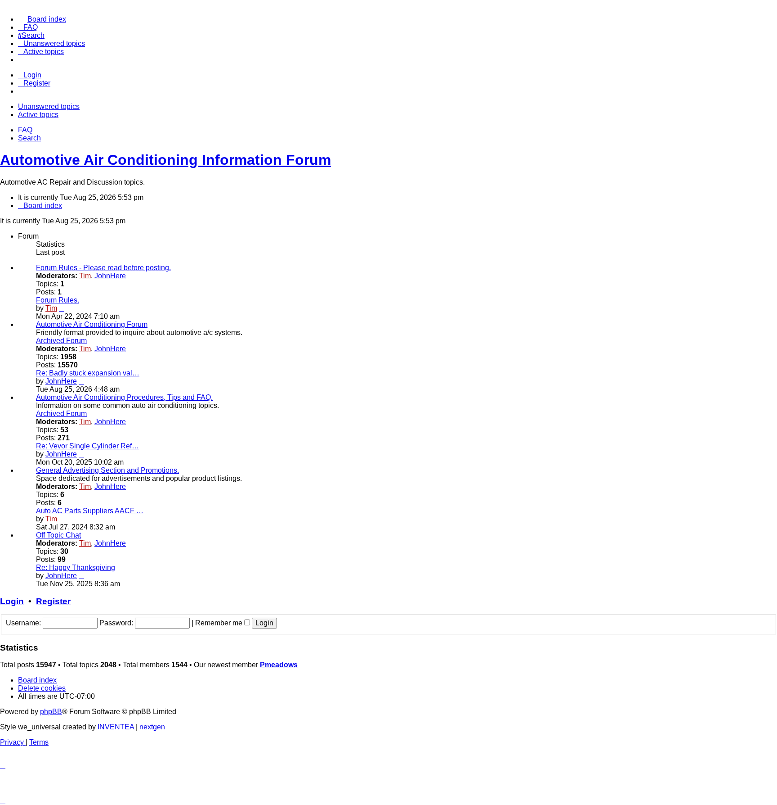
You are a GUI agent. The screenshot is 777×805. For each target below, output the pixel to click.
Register (53, 601)
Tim (85, 276)
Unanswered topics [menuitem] (49, 106)
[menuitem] (42, 19)
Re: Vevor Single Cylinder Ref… (87, 446)
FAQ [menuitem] (25, 130)
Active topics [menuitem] (38, 114)
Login (12, 601)
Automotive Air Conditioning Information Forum (165, 160)
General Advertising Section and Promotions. (107, 470)
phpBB (51, 711)
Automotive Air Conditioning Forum (91, 324)
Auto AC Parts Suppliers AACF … (89, 511)
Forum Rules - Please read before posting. (103, 267)
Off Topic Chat (58, 535)
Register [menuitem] (36, 83)
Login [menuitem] (32, 75)
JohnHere (110, 276)
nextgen (152, 727)
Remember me (219, 623)
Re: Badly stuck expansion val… (87, 373)
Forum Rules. (57, 300)
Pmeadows (279, 665)
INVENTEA (116, 727)
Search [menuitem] (29, 138)
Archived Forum (61, 340)
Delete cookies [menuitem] (42, 688)
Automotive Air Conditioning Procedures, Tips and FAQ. (124, 397)
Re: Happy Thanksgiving (75, 567)
